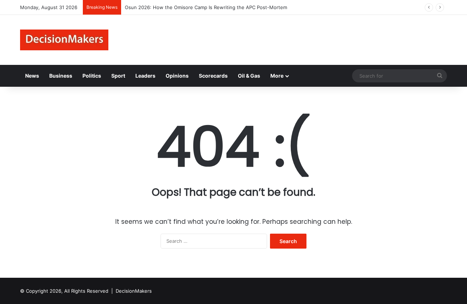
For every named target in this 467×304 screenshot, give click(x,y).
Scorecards (213, 76)
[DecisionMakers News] (64, 40)
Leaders (145, 76)
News (32, 76)
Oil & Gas (249, 76)
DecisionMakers (134, 291)
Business (60, 76)
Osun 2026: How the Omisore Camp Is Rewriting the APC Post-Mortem (206, 7)
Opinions (177, 76)
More (276, 76)
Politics (91, 76)
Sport (118, 76)
